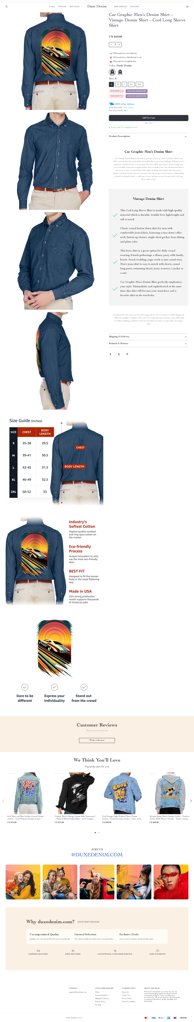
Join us (97, 849)
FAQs (97, 992)
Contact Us (126, 995)
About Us (125, 992)
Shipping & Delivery (102, 998)
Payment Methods (101, 995)
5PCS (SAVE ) (117, 96)
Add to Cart (148, 118)
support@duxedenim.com (78, 992)
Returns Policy (100, 1001)
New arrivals (120, 7)
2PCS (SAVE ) (117, 91)
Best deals (74, 7)
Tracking (98, 1005)
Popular (62, 7)
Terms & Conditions (128, 1001)
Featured (134, 7)
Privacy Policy (127, 998)
